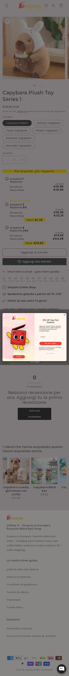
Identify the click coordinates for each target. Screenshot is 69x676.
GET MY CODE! (50, 343)
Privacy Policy (46, 349)
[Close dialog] (65, 315)
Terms (52, 349)
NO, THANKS (50, 353)
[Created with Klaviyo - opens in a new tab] (34, 362)
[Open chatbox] (61, 669)
